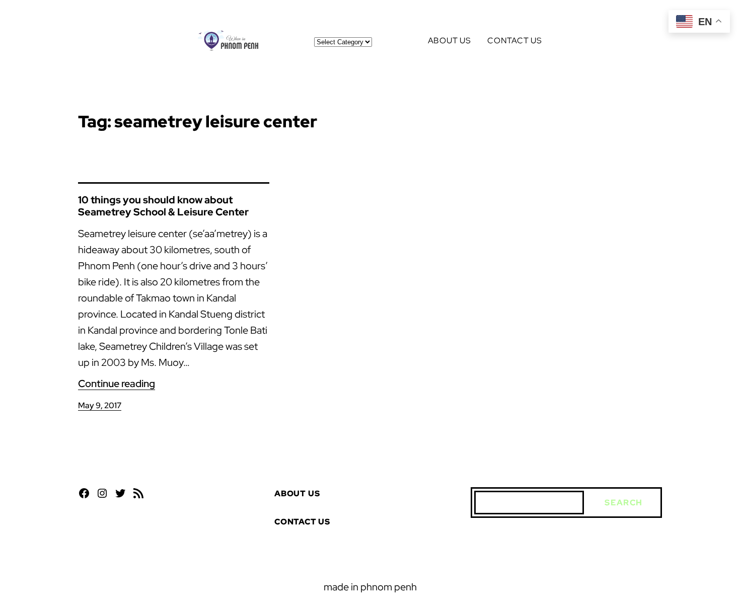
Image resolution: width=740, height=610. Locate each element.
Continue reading (116, 383)
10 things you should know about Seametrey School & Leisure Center (163, 206)
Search (624, 502)
